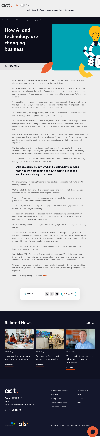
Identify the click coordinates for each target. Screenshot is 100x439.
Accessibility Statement (59, 390)
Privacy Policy (56, 398)
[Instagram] (12, 410)
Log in (82, 10)
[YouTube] (16, 410)
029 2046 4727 (17, 398)
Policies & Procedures (59, 403)
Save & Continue (72, 251)
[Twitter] (6, 410)
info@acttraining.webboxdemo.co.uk (20, 404)
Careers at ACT (82, 390)
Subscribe (54, 394)
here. (45, 275)
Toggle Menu (95, 10)
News (9, 20)
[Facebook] (9, 410)
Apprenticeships (54, 10)
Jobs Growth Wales (35, 10)
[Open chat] (92, 431)
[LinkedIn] (20, 410)
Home (3, 20)
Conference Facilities (58, 407)
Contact (80, 398)
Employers (69, 10)
